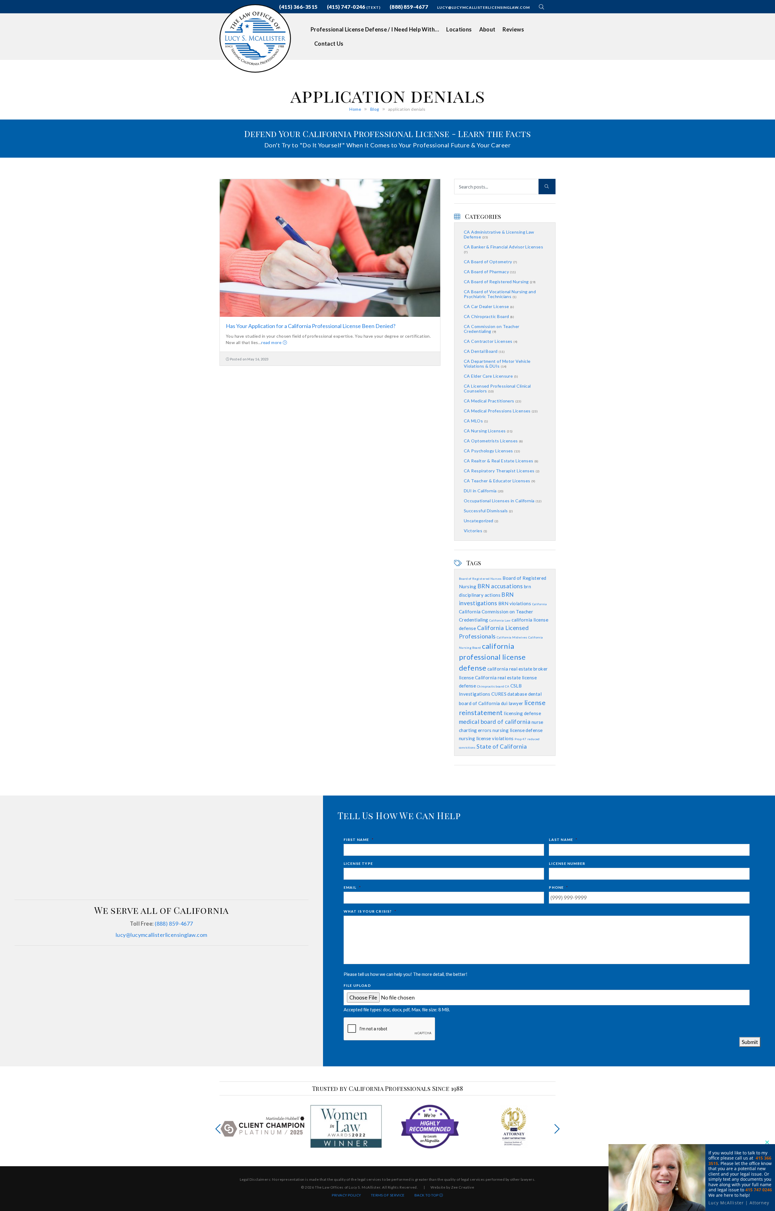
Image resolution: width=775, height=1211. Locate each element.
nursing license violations (486, 738)
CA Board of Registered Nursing (500, 281)
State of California (502, 746)
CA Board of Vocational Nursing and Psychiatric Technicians (500, 294)
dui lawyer (512, 703)
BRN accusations (500, 586)
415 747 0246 (758, 1190)
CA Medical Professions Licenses (501, 410)
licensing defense (522, 713)
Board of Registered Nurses (480, 578)
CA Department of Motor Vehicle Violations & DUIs (497, 364)
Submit (750, 1042)
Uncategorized (481, 520)
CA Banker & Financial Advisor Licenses (503, 249)
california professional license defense (492, 657)
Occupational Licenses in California (503, 500)
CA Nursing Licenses (488, 430)
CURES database (509, 694)
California (539, 604)
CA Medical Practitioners (492, 400)
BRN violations (514, 603)
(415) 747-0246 (354, 7)
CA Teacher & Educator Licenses (499, 480)
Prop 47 (520, 739)
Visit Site (262, 1126)
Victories (475, 530)
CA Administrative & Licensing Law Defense (499, 234)
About (487, 29)
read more (272, 342)
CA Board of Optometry (490, 261)
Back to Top (426, 1195)
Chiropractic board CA (493, 686)
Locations (459, 29)
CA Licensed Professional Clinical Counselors (497, 388)
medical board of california (494, 721)
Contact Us (329, 43)
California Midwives (512, 637)
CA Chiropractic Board (489, 316)
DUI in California (484, 490)
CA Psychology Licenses (492, 450)
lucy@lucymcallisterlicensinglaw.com (483, 7)
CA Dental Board (484, 351)
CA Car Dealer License (489, 306)
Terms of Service (388, 1195)
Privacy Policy (346, 1195)
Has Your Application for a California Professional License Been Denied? (310, 326)
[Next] (557, 1129)
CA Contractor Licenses (491, 341)
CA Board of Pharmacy (490, 271)
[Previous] (218, 1129)
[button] (542, 7)
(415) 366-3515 (298, 7)
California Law (499, 620)
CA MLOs (476, 420)
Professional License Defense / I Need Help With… (375, 29)
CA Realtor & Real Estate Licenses (501, 460)
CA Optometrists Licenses (493, 440)
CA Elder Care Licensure (491, 376)
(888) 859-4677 (409, 7)
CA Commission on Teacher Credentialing (491, 329)
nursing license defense (517, 730)
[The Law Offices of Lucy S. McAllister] (255, 37)
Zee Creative (462, 1187)
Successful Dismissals (488, 510)
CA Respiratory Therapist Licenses (502, 470)
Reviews (513, 29)
